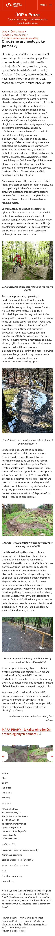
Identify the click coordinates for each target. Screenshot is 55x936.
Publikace (6, 787)
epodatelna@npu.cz (11, 827)
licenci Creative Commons (21, 893)
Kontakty (6, 797)
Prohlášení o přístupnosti (32, 917)
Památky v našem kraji (12, 875)
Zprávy (5, 782)
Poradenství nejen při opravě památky (20, 849)
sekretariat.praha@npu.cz (14, 823)
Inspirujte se (8, 880)
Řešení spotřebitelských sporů (16, 920)
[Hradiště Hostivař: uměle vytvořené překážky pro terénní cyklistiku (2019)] (40, 753)
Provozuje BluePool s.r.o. (13, 930)
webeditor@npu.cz (18, 927)
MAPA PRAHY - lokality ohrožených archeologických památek (26, 731)
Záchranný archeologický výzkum (17, 859)
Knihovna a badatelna (12, 854)
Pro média (7, 792)
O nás (4, 871)
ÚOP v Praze (27, 14)
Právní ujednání (9, 917)
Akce (4, 777)
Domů (5, 772)
